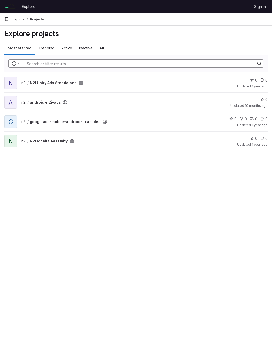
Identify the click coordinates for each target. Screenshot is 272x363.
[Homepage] (10, 6)
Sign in (260, 6)
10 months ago (256, 106)
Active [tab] (66, 48)
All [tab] (102, 48)
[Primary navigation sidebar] (6, 19)
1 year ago (260, 86)
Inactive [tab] (86, 48)
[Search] (259, 63)
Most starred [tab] (20, 48)
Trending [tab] (46, 48)
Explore (29, 6)
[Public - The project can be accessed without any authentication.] (81, 83)
